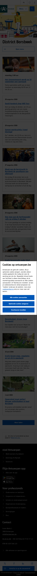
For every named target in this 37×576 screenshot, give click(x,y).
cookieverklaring (8, 289)
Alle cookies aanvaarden (18, 297)
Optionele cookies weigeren (18, 304)
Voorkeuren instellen (18, 310)
